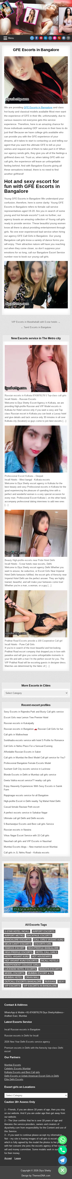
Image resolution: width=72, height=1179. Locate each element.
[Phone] (62, 1150)
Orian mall (32, 977)
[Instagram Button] (50, 38)
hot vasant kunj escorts (21, 960)
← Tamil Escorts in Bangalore (36, 327)
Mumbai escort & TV (40, 973)
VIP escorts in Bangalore (40, 985)
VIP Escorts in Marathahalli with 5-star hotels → (36, 322)
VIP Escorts (12, 985)
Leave (18, 1158)
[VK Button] (64, 38)
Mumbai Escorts (12, 1065)
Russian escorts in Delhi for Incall (21, 1035)
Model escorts (14, 973)
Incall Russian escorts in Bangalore (22, 1029)
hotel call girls (46, 952)
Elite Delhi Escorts (13, 1079)
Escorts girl (43, 944)
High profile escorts (19, 952)
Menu (11, 38)
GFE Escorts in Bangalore (36, 50)
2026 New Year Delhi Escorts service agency (27, 1041)
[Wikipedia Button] (68, 38)
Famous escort (14, 948)
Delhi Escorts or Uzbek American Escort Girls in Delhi (31, 1076)
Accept (8, 1158)
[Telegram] (62, 1160)
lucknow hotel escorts (20, 969)
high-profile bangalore (43, 948)
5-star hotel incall (17, 931)
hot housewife (41, 956)
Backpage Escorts (39, 935)
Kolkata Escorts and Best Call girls (22, 1072)
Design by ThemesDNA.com (35, 1175)
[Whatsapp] (62, 1140)
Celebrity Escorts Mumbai (17, 1068)
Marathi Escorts (50, 969)
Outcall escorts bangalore (23, 981)
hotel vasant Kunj (17, 956)
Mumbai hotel (13, 977)
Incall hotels (50, 960)
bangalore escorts (18, 939)
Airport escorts (44, 931)
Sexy (61, 981)
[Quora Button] (59, 38)
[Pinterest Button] (41, 38)
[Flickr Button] (55, 38)
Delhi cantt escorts (18, 944)
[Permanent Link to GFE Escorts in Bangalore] (36, 80)
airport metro (14, 935)
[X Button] (32, 38)
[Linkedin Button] (46, 38)
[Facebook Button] (36, 38)
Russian (50, 981)
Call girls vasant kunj (48, 939)
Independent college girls (22, 965)
